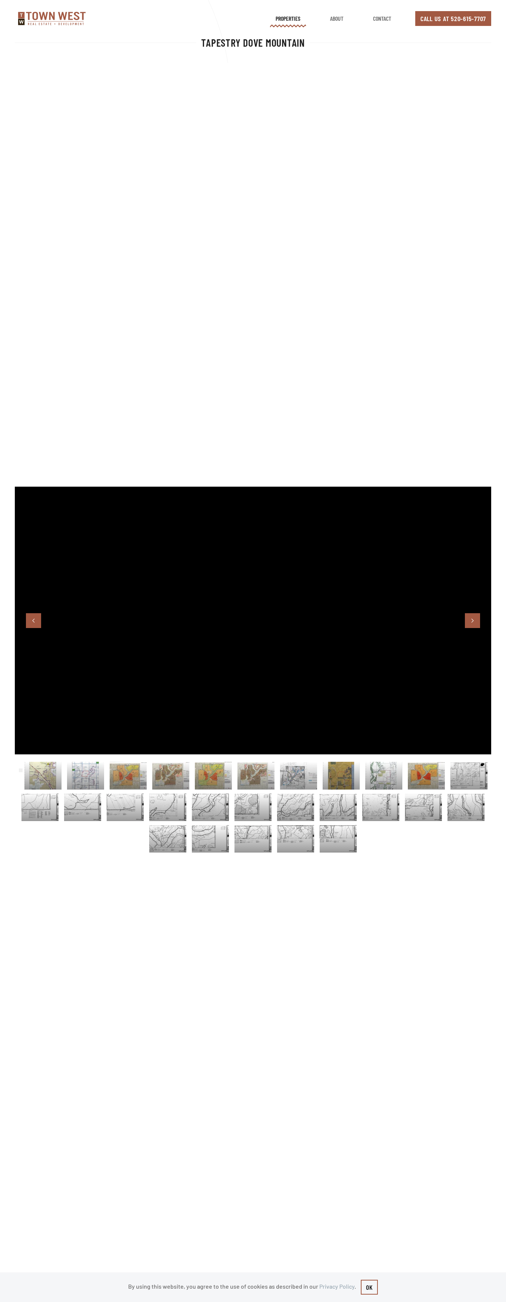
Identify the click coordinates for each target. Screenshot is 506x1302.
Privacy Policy (336, 1286)
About (336, 18)
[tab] (42, 776)
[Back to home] (52, 18)
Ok (369, 1287)
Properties (288, 18)
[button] (33, 620)
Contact (382, 18)
